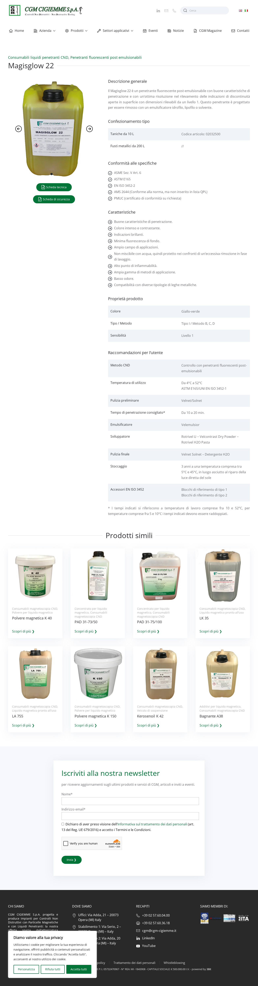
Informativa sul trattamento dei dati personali (152, 824)
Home (19, 30)
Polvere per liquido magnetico (32, 612)
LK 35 (204, 618)
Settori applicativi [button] (116, 30)
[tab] (51, 174)
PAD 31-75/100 (149, 621)
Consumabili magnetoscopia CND (34, 609)
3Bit (209, 969)
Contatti (243, 30)
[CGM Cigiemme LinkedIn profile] (158, 10)
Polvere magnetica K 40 (32, 618)
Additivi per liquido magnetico (220, 706)
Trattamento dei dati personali (134, 963)
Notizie (178, 30)
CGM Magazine (210, 30)
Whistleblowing (174, 963)
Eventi (153, 30)
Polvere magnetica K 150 (95, 716)
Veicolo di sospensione (152, 710)
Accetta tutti (79, 969)
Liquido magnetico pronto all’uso (222, 612)
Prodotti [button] (77, 30)
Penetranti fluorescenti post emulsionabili (106, 57)
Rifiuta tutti (52, 969)
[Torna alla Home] (45, 10)
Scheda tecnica (56, 187)
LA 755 (17, 716)
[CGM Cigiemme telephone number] (174, 10)
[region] (52, 954)
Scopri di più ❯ (23, 631)
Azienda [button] (45, 30)
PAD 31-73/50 (86, 621)
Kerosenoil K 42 (150, 716)
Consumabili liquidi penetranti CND (38, 57)
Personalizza (26, 969)
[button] (18, 129)
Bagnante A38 (211, 716)
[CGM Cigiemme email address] (166, 10)
